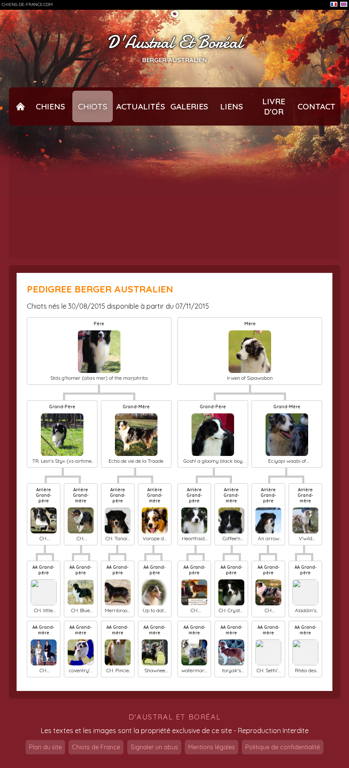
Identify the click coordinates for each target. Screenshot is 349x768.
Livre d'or (273, 106)
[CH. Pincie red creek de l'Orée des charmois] (118, 652)
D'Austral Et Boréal (175, 42)
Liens (231, 106)
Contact (316, 106)
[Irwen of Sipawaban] (249, 351)
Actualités (140, 106)
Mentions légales (211, 747)
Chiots (92, 106)
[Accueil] (20, 106)
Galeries (189, 106)
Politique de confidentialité (282, 747)
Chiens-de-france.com (27, 4)
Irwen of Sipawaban (250, 378)
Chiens (50, 106)
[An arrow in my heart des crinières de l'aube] (268, 520)
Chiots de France (96, 747)
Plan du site (45, 747)
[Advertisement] (174, 195)
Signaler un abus (154, 747)
